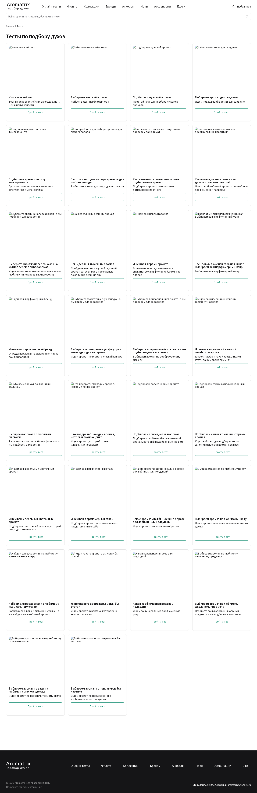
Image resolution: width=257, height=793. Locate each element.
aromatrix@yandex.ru (239, 785)
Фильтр (72, 6)
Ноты (144, 6)
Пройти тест (35, 112)
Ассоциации (162, 6)
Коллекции (91, 6)
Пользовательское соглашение (24, 787)
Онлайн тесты (51, 6)
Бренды (110, 6)
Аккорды (128, 6)
